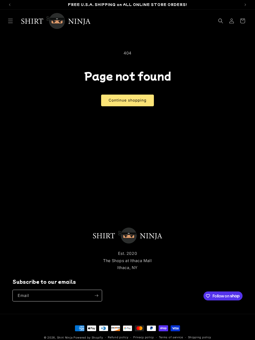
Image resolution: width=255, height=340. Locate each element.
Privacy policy (143, 337)
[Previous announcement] (9, 4)
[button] (10, 20)
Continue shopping (127, 100)
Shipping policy (199, 337)
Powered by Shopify (88, 337)
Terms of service (171, 337)
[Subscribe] (96, 295)
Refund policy (118, 337)
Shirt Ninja (65, 337)
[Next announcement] (245, 4)
